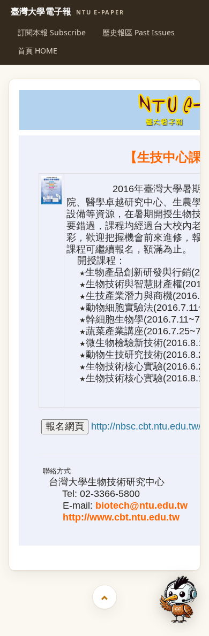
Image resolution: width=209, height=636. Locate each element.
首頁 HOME (37, 50)
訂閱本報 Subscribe (52, 32)
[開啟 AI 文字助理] (178, 599)
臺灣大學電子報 (67, 11)
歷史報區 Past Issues (138, 32)
